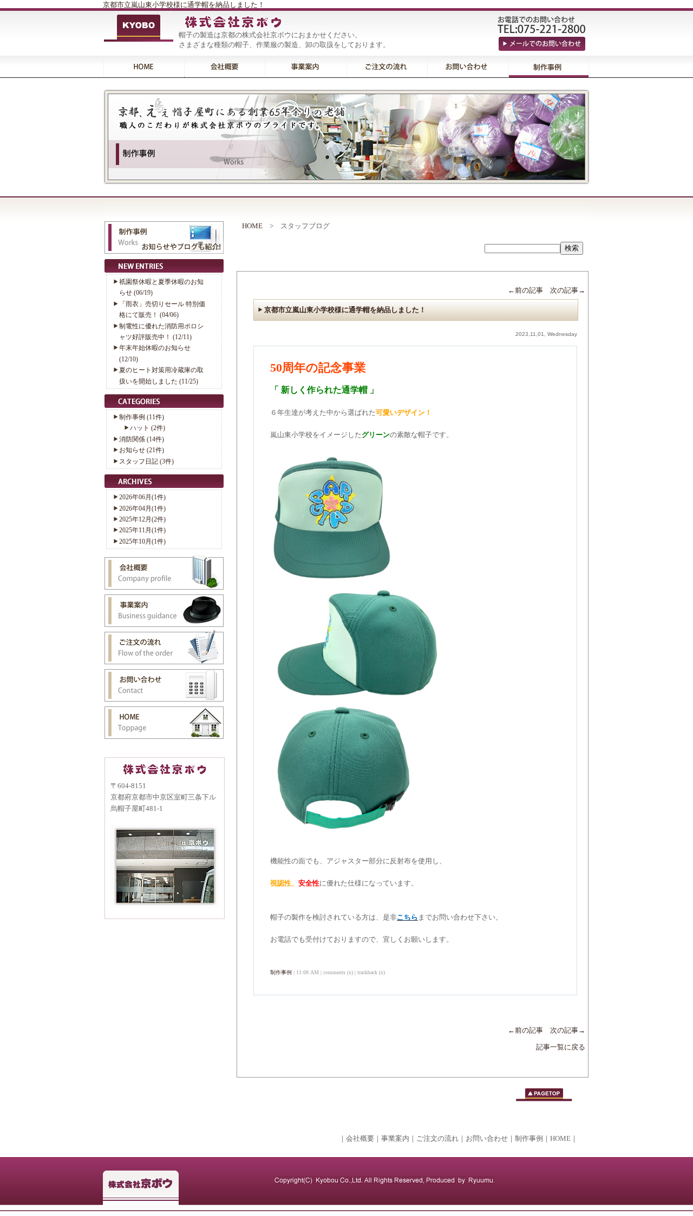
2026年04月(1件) (142, 508)
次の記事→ (567, 290)
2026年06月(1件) (142, 497)
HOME (252, 226)
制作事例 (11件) (141, 417)
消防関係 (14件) (141, 439)
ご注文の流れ (437, 1138)
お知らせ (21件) (141, 450)
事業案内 (395, 1138)
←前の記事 (525, 290)
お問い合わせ (487, 1138)
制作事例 (281, 972)
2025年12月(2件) (142, 519)
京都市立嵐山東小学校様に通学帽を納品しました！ (184, 5)
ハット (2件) (147, 428)
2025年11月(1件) (142, 530)
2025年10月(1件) (142, 541)
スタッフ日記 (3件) (146, 461)
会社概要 (360, 1138)
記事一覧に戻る (560, 1047)
